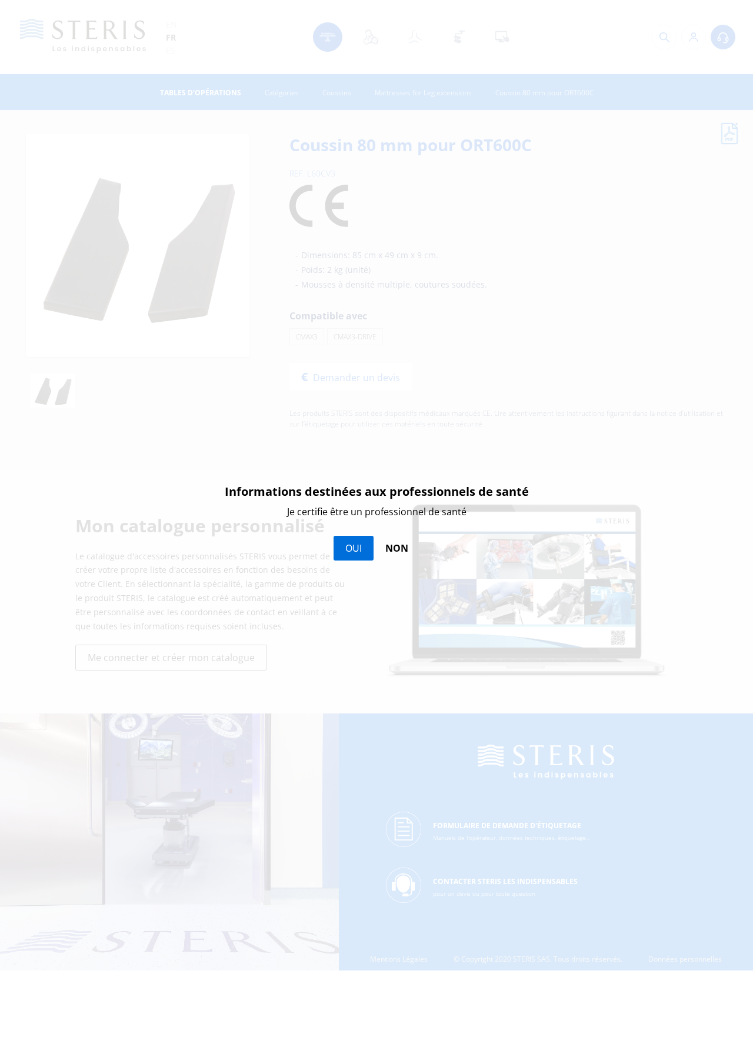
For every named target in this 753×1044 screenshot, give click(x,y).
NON (396, 548)
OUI (353, 548)
